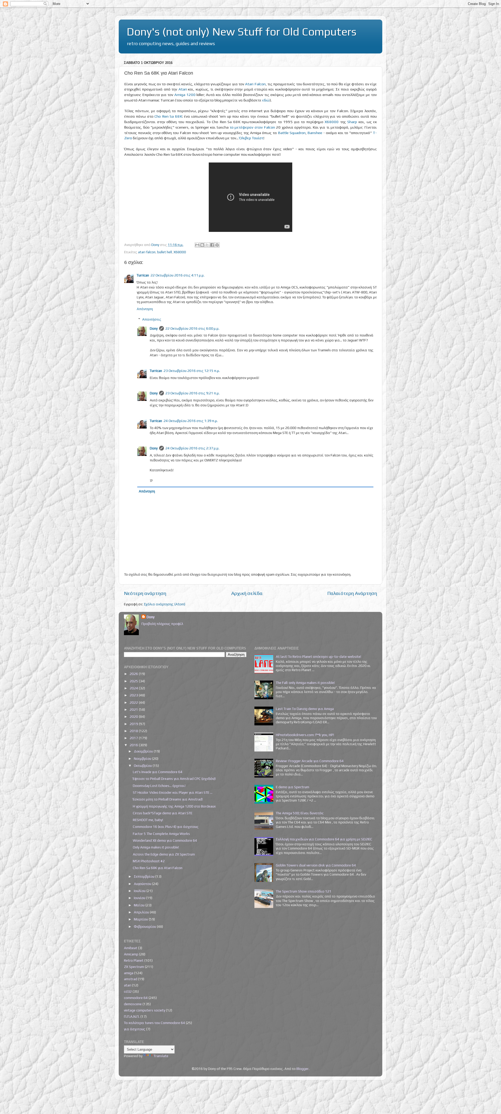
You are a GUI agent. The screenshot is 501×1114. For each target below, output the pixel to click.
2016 (134, 745)
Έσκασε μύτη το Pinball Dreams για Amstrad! (168, 799)
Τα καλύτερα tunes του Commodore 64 (154, 1023)
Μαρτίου (141, 919)
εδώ (266, 100)
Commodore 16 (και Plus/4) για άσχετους (166, 826)
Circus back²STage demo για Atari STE (162, 813)
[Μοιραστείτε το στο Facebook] (212, 245)
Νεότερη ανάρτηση (145, 593)
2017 (134, 738)
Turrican (143, 275)
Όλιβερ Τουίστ (251, 138)
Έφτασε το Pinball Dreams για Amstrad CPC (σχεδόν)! (174, 778)
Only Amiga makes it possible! (156, 847)
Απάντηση (145, 309)
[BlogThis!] (202, 245)
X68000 (332, 121)
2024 (134, 688)
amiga (128, 973)
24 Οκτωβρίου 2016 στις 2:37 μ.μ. (192, 448)
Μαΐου (139, 905)
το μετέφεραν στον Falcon (252, 127)
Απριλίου (142, 912)
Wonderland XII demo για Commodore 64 (165, 840)
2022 (134, 702)
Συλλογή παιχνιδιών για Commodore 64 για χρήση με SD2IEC (324, 839)
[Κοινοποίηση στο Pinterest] (217, 245)
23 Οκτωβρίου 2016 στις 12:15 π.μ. (192, 371)
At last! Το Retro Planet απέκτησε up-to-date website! (318, 656)
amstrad (130, 979)
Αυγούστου (143, 884)
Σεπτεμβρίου (144, 876)
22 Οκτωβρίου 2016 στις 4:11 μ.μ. (178, 275)
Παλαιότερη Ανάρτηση (352, 593)
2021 (134, 709)
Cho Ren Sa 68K (168, 116)
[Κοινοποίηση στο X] (207, 245)
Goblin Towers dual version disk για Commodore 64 (316, 865)
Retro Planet (134, 960)
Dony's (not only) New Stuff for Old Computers (241, 31)
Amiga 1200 (185, 94)
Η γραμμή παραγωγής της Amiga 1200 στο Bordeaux (174, 806)
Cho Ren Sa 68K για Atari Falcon (157, 868)
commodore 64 (136, 998)
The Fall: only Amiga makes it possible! (305, 683)
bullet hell (164, 252)
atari (127, 985)
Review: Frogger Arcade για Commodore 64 (310, 761)
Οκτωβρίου (143, 765)
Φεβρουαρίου (145, 926)
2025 (134, 681)
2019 (134, 724)
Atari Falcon (255, 84)
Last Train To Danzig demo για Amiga (305, 709)
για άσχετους (134, 1029)
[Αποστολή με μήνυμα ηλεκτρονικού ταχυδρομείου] (197, 245)
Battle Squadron (292, 132)
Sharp (352, 121)
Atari (182, 89)
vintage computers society (144, 1010)
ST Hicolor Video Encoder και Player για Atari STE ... (172, 792)
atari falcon (147, 252)
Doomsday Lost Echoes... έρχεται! (159, 786)
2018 (134, 731)
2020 (134, 716)
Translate (161, 1056)
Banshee (314, 132)
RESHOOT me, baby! (148, 820)
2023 (134, 695)
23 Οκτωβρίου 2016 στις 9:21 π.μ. (192, 393)
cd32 (128, 991)
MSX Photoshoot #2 (149, 861)
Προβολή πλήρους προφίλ (162, 624)
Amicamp (131, 954)
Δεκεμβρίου (144, 751)
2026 (134, 674)
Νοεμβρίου (143, 758)
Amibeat (130, 948)
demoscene (133, 1004)
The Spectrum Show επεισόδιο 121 (303, 891)
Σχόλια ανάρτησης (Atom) (164, 604)
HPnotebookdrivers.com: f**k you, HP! (305, 735)
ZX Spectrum (134, 967)
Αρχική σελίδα (247, 593)
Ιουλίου (140, 891)
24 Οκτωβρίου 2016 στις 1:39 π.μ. (191, 421)
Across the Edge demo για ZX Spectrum (164, 854)
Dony (154, 328)
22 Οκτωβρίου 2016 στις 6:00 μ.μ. (192, 328)
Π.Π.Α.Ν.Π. (132, 1016)
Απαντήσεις (151, 319)
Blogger (302, 1069)
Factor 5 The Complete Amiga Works (161, 834)
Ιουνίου (140, 898)
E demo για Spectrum (292, 787)
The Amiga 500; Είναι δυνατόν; (300, 813)
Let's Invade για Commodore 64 (157, 772)
